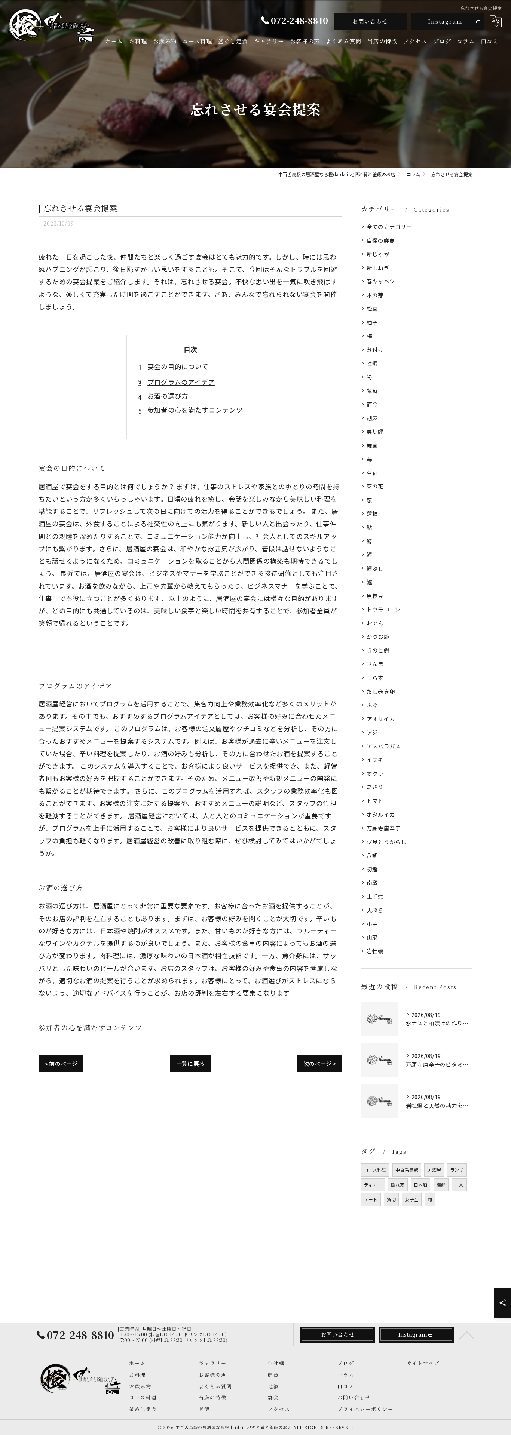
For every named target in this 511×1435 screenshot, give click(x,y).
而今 (372, 404)
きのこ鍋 (378, 650)
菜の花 (375, 486)
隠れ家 (398, 1184)
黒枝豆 (375, 596)
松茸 (372, 308)
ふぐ (372, 705)
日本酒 (421, 1184)
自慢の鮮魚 (381, 240)
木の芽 (375, 295)
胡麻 (372, 418)
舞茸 (372, 445)
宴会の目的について (177, 366)
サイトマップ (423, 1363)
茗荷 (372, 472)
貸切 (391, 1199)
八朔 (372, 855)
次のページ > (319, 1063)
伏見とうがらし (386, 842)
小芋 (372, 923)
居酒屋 (434, 1169)
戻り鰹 (375, 431)
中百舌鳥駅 (406, 1169)
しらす (375, 677)
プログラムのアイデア (181, 382)
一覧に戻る (190, 1063)
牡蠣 (372, 363)
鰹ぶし (375, 568)
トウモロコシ (384, 609)
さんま (375, 664)
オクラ (375, 773)
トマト (375, 800)
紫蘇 (372, 391)
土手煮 (375, 896)
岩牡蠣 (375, 951)
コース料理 (375, 1169)
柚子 (372, 322)
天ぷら (375, 910)
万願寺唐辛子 (384, 828)
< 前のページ (61, 1063)
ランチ (457, 1169)
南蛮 (372, 882)
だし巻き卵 (381, 691)
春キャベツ (381, 281)
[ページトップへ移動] (466, 1334)
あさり (375, 787)
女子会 (412, 1199)
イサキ (375, 759)
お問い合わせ (370, 21)
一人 (459, 1184)
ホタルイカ (381, 814)
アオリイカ (381, 719)
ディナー (373, 1184)
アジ (372, 732)
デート (371, 1199)
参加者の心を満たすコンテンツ (195, 409)
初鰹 (372, 869)
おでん (375, 623)
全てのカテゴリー (389, 226)
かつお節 (378, 636)
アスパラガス (384, 746)
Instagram (445, 21)
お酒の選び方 (167, 396)
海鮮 (441, 1184)
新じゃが (378, 254)
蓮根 (372, 513)
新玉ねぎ (378, 268)
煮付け (375, 349)
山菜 (372, 937)
